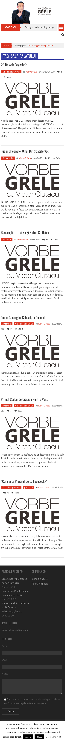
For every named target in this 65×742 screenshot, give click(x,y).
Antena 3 (7, 239)
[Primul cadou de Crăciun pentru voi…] (32, 433)
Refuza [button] (39, 737)
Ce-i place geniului (11, 71)
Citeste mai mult (53, 736)
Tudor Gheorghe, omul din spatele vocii (25, 151)
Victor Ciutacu (31, 71)
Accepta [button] (28, 737)
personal (28, 487)
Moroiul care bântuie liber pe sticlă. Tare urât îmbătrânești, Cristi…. (15, 607)
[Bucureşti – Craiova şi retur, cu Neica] (32, 261)
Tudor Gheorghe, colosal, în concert (23, 317)
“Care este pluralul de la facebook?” (24, 481)
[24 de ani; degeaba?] (32, 99)
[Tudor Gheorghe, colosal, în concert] (32, 351)
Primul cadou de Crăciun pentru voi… (24, 399)
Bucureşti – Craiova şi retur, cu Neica (25, 232)
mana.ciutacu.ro (40, 578)
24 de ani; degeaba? (14, 64)
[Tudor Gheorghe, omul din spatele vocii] (32, 180)
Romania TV (8, 158)
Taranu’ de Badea (40, 583)
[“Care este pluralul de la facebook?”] (32, 515)
